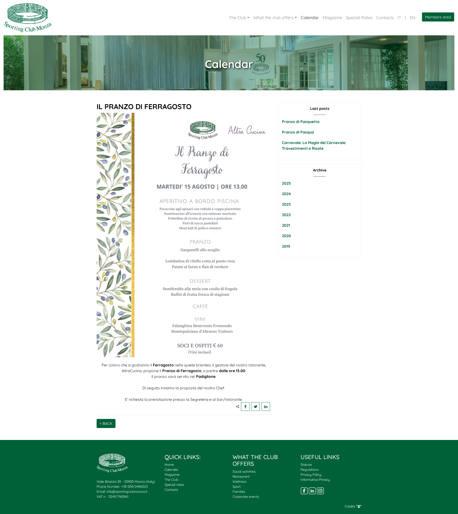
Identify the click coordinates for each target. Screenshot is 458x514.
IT (399, 17)
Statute (306, 464)
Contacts (385, 17)
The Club (237, 17)
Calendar (310, 17)
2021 (286, 225)
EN (412, 17)
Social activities (244, 471)
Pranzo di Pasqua (298, 132)
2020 (286, 235)
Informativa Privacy (315, 479)
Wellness (239, 481)
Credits (350, 506)
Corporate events (246, 496)
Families (239, 491)
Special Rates (359, 17)
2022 (286, 214)
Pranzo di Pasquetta (300, 121)
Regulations (310, 469)
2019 (286, 246)
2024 (286, 193)
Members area (438, 17)
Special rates (174, 484)
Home (169, 464)
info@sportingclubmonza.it (127, 491)
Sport (237, 486)
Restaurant (241, 476)
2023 (286, 204)
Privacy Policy (311, 474)
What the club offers (273, 17)
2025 (286, 183)
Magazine (332, 17)
